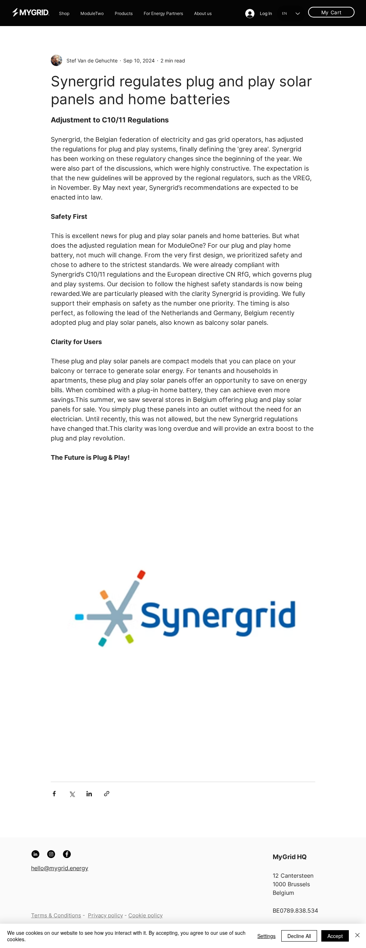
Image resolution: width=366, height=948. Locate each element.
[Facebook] (67, 854)
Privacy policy (105, 915)
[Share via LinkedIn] (89, 793)
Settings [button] (266, 935)
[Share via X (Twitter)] (71, 793)
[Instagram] (51, 854)
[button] (123, 13)
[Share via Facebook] (54, 793)
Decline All (299, 935)
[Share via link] (106, 793)
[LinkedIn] (35, 854)
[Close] (357, 935)
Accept (335, 935)
